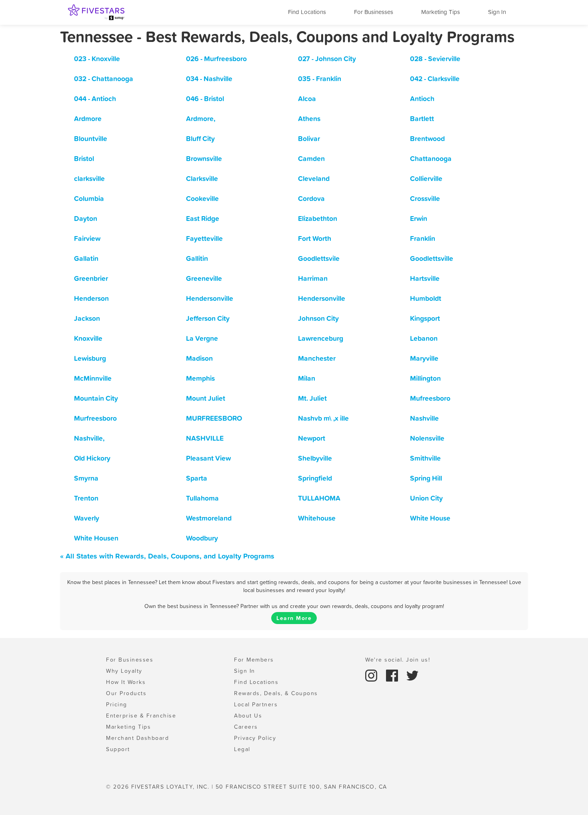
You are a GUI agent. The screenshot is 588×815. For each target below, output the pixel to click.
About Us (248, 716)
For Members (254, 660)
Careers (246, 727)
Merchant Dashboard (137, 738)
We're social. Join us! (397, 660)
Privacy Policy (255, 738)
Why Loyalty (124, 671)
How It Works (126, 682)
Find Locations (307, 11)
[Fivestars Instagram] (372, 675)
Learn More (294, 618)
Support (118, 749)
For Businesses (373, 11)
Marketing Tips (440, 11)
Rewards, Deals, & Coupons (276, 693)
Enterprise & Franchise (141, 716)
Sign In (497, 11)
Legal (242, 749)
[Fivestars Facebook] (393, 675)
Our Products (126, 693)
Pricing (116, 704)
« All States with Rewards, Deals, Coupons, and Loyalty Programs (167, 556)
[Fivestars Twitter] (412, 675)
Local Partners (256, 704)
